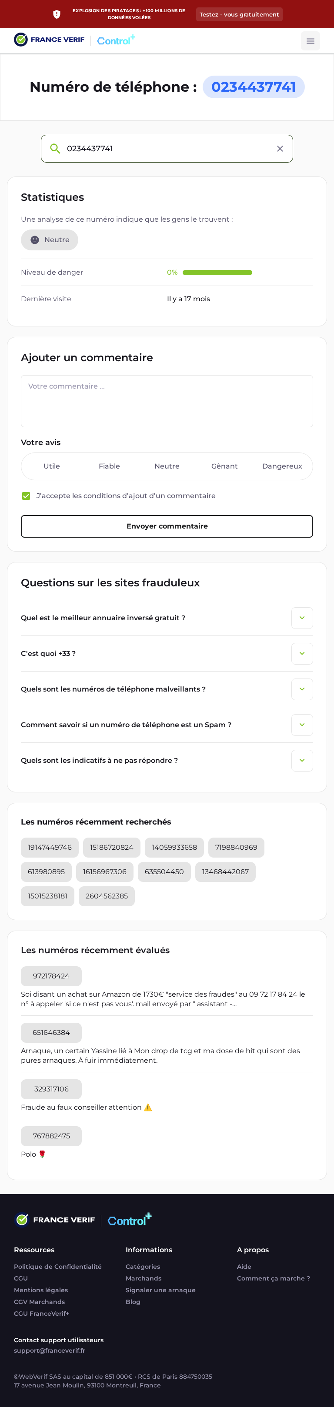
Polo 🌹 (34, 1154)
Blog (133, 1302)
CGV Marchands (39, 1302)
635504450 (164, 872)
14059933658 (174, 847)
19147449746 (50, 847)
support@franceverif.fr (49, 1350)
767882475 (51, 1136)
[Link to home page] (49, 40)
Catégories (143, 1267)
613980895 (46, 872)
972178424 (51, 976)
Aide (244, 1267)
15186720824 (112, 847)
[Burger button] (310, 40)
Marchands (143, 1278)
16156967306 (105, 872)
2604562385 (107, 896)
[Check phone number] (55, 149)
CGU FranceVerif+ (41, 1313)
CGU (21, 1278)
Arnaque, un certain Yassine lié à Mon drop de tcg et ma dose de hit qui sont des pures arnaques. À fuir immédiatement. (160, 1055)
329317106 (51, 1089)
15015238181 (47, 896)
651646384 (51, 1032)
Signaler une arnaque (161, 1290)
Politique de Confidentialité (58, 1267)
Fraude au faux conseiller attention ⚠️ (86, 1107)
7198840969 (236, 847)
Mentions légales (41, 1290)
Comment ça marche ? (273, 1278)
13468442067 (225, 872)
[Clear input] (280, 148)
